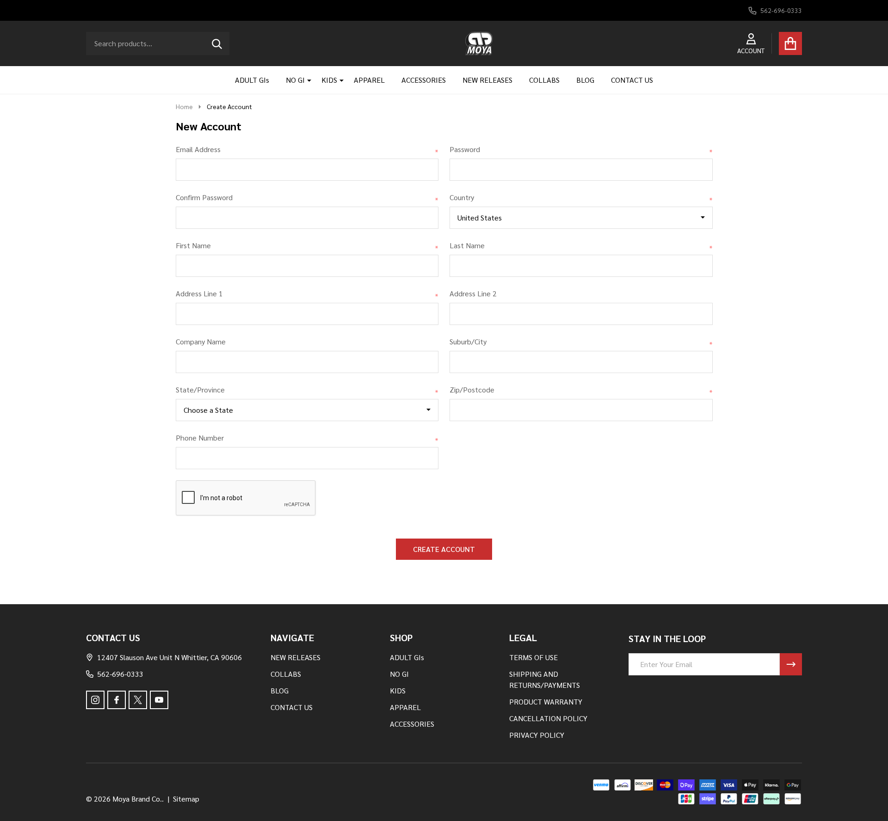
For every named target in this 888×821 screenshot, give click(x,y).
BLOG (585, 80)
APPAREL (369, 80)
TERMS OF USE (533, 657)
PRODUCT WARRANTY (545, 701)
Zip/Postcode (581, 390)
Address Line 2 (473, 293)
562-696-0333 (120, 674)
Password (581, 149)
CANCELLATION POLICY (548, 718)
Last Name (581, 245)
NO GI (295, 80)
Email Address (307, 149)
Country (581, 197)
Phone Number (307, 438)
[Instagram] (95, 700)
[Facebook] (116, 700)
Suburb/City (581, 342)
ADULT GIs (252, 80)
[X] (138, 700)
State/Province (307, 390)
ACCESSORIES (423, 80)
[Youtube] (159, 700)
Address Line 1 (307, 293)
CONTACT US (632, 80)
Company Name (201, 341)
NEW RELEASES (487, 80)
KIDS (329, 80)
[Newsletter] (791, 664)
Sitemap (186, 798)
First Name (307, 245)
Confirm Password (307, 197)
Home (184, 106)
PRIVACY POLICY (536, 735)
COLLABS (544, 80)
